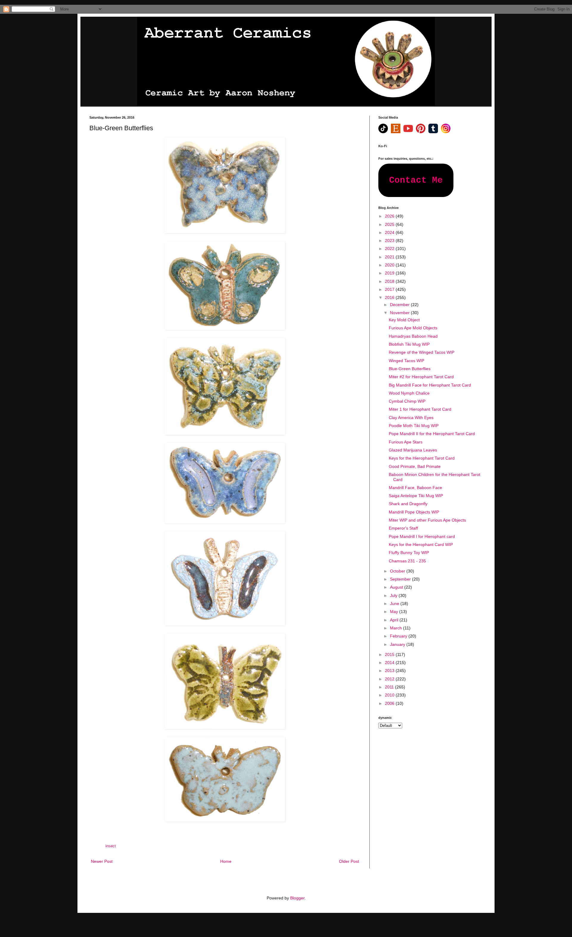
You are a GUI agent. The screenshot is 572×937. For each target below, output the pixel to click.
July (394, 595)
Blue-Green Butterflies (409, 368)
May (394, 611)
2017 (390, 289)
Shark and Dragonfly (408, 503)
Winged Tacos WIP (406, 360)
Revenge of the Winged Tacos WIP (421, 352)
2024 (390, 232)
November (400, 312)
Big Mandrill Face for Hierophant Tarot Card (430, 385)
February (399, 636)
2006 (390, 703)
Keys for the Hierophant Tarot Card (422, 458)
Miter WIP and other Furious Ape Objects (427, 520)
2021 (390, 257)
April (395, 620)
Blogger (297, 898)
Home (225, 861)
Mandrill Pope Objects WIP (414, 512)
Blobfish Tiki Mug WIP (409, 344)
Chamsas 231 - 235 (407, 561)
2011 (390, 687)
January (398, 644)
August (397, 587)
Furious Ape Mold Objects (413, 327)
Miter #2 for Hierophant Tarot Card (421, 376)
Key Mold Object (404, 319)
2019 (390, 273)
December (400, 304)
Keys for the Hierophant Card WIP (421, 544)
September (401, 579)
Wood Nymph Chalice (409, 393)
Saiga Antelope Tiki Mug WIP (416, 495)
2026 (390, 216)
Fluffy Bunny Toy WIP (409, 552)
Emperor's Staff (403, 528)
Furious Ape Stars (405, 442)
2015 (390, 654)
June (395, 603)
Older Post (349, 861)
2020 (390, 265)
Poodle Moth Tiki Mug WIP (414, 425)
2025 (390, 224)
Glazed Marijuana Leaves (413, 450)
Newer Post (102, 861)
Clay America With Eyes (411, 417)
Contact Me (416, 180)
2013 (390, 670)
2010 (390, 695)
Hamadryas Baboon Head (413, 336)
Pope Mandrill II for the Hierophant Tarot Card (432, 433)
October (398, 571)
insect (110, 846)
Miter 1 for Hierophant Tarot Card (420, 409)
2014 (390, 662)
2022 (390, 248)
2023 (390, 240)
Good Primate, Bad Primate (415, 466)
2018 (390, 281)
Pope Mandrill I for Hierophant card (422, 536)
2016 (390, 297)
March (396, 628)
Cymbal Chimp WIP (407, 401)
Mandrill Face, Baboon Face (415, 487)
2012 (390, 679)
